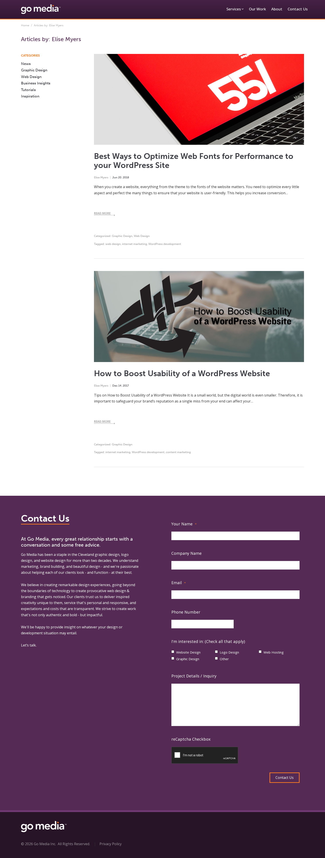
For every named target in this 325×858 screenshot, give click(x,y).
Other (224, 659)
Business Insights (35, 83)
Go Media (29, 554)
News (26, 63)
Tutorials (28, 90)
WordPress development (164, 244)
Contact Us (298, 8)
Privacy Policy (110, 843)
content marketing (178, 452)
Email (178, 582)
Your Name (184, 523)
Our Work (257, 8)
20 (119, 177)
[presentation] (205, 755)
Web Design (142, 236)
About (276, 8)
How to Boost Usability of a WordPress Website (182, 373)
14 (119, 385)
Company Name (186, 553)
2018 (126, 177)
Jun (114, 177)
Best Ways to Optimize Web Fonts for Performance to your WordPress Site (193, 160)
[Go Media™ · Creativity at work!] (41, 8)
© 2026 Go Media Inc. (38, 843)
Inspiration (30, 96)
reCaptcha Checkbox (190, 739)
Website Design (188, 652)
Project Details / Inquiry (193, 676)
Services (233, 8)
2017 (126, 385)
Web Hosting (274, 652)
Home (25, 25)
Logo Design (229, 652)
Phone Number (185, 612)
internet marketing (134, 244)
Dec (115, 385)
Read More (102, 213)
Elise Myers (101, 177)
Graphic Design (122, 236)
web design (113, 244)
